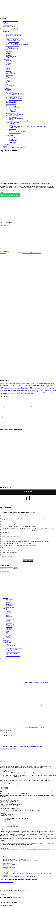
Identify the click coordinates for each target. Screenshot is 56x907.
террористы (10, 393)
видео (41, 388)
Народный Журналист (11, 101)
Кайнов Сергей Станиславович (14, 34)
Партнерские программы (9, 867)
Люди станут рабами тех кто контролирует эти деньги (15, 550)
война (49, 388)
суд (45, 392)
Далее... (2, 192)
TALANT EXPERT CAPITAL (10, 21)
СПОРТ (8, 603)
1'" (2, 547)
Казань (7, 67)
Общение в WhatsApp (11, 195)
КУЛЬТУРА (9, 52)
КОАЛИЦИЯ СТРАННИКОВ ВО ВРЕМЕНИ (14, 147)
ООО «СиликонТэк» (14, 42)
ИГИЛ (4, 385)
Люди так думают (13, 137)
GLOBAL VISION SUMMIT (16, 118)
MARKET (5, 23)
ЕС (50, 383)
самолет (29, 392)
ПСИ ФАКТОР (12, 129)
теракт (49, 392)
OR (4, 638)
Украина (26, 388)
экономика (29, 393)
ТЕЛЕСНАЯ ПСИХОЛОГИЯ (16, 114)
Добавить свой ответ (6, 556)
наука (2, 392)
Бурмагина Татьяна (10, 32)
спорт (41, 392)
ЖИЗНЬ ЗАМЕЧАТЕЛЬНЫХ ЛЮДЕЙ (18, 121)
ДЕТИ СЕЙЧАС (10, 92)
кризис (43, 390)
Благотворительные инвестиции (14, 648)
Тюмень (8, 82)
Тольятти (8, 80)
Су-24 (19, 388)
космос (38, 390)
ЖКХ (10, 130)
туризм (16, 393)
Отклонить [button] (9, 905)
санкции (35, 392)
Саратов (8, 81)
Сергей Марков (7, 388)
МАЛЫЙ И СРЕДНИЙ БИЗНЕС (17, 131)
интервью (11, 390)
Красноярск (9, 72)
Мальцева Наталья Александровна (14, 36)
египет (2, 390)
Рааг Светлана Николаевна (12, 46)
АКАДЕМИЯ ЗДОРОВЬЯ (12, 649)
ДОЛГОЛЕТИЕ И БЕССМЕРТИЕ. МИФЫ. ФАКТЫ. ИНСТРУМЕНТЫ (27, 126)
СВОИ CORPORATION (12, 871)
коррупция (31, 390)
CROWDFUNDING (8, 25)
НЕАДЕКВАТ (12, 109)
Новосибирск (9, 75)
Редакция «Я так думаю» (9, 865)
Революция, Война (6, 532)
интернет (20, 390)
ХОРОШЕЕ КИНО (13, 140)
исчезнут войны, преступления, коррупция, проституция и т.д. (17, 521)
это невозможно (6, 515)
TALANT (8, 644)
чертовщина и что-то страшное (9, 552)
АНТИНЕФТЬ (9, 650)
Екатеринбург (9, 65)
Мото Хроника (12, 117)
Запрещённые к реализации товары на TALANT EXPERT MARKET (20, 876)
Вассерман (20, 383)
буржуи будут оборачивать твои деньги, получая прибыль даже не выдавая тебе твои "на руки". (25, 541)
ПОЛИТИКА (9, 55)
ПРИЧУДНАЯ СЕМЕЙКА (15, 98)
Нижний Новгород (10, 73)
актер (34, 388)
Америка (2, 383)
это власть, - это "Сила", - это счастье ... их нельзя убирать (16, 543)
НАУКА (8, 53)
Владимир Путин (31, 383)
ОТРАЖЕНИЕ (12, 142)
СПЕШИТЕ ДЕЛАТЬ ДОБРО (16, 94)
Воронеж (8, 64)
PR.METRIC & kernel (11, 645)
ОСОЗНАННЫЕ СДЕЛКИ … (10, 26)
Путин (31, 386)
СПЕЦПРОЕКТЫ (7, 642)
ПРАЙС (5, 146)
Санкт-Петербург (10, 85)
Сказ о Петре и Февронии (15, 100)
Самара (7, 77)
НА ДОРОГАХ (12, 134)
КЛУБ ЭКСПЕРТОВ (11, 104)
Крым (10, 385)
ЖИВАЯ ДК (12, 125)
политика (24, 392)
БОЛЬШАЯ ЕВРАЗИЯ (11, 653)
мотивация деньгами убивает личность (11, 536)
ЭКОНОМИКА (10, 57)
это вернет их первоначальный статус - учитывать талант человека (18, 526)
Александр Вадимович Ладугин (14, 38)
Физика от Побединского (12, 48)
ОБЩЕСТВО (9, 51)
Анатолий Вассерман (11, 383)
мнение (51, 390)
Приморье (8, 60)
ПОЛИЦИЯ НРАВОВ (14, 108)
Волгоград (8, 63)
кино (25, 390)
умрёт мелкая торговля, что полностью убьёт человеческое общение (19, 545)
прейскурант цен (7, 641)
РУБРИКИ (5, 598)
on (2, 554)
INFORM (5, 22)
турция (21, 393)
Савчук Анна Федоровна (12, 39)
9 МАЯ (7, 654)
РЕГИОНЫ (6, 608)
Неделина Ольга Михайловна (13, 35)
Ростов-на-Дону (10, 86)
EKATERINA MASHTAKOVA (13, 43)
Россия (42, 385)
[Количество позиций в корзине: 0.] (1, 410)
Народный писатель (11, 102)
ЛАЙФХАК (12, 143)
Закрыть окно (3, 894)
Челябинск (8, 68)
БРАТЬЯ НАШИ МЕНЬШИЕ (16, 96)
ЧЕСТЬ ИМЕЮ (12, 106)
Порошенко (23, 385)
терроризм (3, 393)
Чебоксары (8, 69)
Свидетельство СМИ (8, 863)
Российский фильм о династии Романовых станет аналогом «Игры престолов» (25, 183)
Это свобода (5, 539)
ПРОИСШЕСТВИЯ (11, 56)
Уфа (7, 84)
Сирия (14, 388)
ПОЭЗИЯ (11, 139)
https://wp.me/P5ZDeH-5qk (6, 882)
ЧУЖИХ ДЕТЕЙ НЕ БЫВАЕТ (16, 127)
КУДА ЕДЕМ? (12, 123)
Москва (16, 385)
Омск (7, 76)
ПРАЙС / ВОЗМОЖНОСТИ (10, 864)
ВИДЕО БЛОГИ (13, 111)
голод (3, 534)
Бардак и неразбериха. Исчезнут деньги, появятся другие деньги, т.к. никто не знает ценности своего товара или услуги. (29, 518)
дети (53, 388)
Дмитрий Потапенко (43, 383)
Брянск (7, 61)
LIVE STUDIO (6, 144)
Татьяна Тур (9, 47)
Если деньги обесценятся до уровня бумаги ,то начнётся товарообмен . (19, 524)
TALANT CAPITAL (11, 90)
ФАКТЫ (11, 138)
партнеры (8, 869)
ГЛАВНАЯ (6, 872)
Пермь (7, 88)
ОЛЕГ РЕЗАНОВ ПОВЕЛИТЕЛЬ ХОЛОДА (17, 44)
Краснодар (8, 71)
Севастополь (9, 79)
